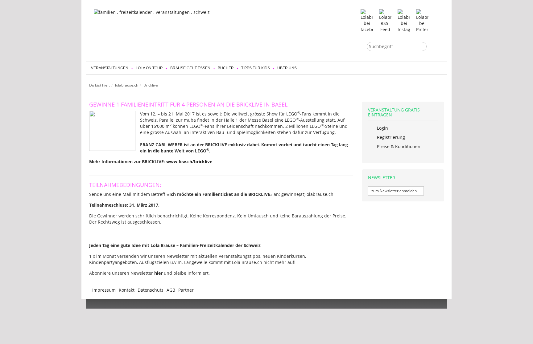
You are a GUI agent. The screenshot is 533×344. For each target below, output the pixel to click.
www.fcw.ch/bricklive (189, 161)
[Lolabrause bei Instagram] (404, 20)
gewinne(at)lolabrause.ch (307, 194)
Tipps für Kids (255, 68)
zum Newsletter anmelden (394, 190)
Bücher (226, 68)
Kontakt (126, 290)
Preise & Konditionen (398, 146)
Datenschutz (150, 290)
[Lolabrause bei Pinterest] (422, 20)
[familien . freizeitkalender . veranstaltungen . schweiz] (165, 31)
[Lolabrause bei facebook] (367, 20)
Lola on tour (149, 68)
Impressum (104, 290)
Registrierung (390, 137)
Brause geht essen (190, 68)
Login (382, 128)
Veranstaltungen (109, 68)
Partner (186, 290)
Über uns (287, 68)
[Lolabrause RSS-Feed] (385, 20)
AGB (171, 290)
